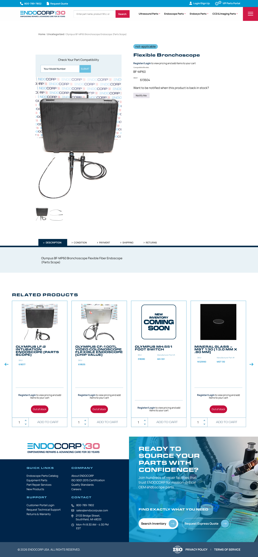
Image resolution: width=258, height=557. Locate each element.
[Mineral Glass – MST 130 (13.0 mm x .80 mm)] (218, 359)
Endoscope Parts (174, 13)
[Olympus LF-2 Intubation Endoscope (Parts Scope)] (39, 359)
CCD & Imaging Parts (224, 13)
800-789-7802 (85, 505)
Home (41, 34)
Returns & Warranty (39, 514)
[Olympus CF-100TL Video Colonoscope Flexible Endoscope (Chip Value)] (99, 359)
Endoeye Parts (198, 13)
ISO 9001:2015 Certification (88, 480)
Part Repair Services (39, 484)
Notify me (141, 95)
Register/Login (142, 63)
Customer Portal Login (40, 505)
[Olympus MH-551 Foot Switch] (158, 359)
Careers (76, 489)
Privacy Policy (196, 549)
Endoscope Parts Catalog (42, 475)
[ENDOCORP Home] (42, 14)
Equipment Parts (37, 480)
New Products (35, 489)
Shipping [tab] (127, 242)
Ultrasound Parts (148, 13)
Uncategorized (55, 34)
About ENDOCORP (82, 475)
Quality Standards (82, 484)
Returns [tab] (151, 242)
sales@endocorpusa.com (92, 510)
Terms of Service (227, 549)
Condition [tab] (80, 242)
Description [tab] (53, 242)
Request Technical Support (44, 509)
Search (122, 14)
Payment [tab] (104, 242)
